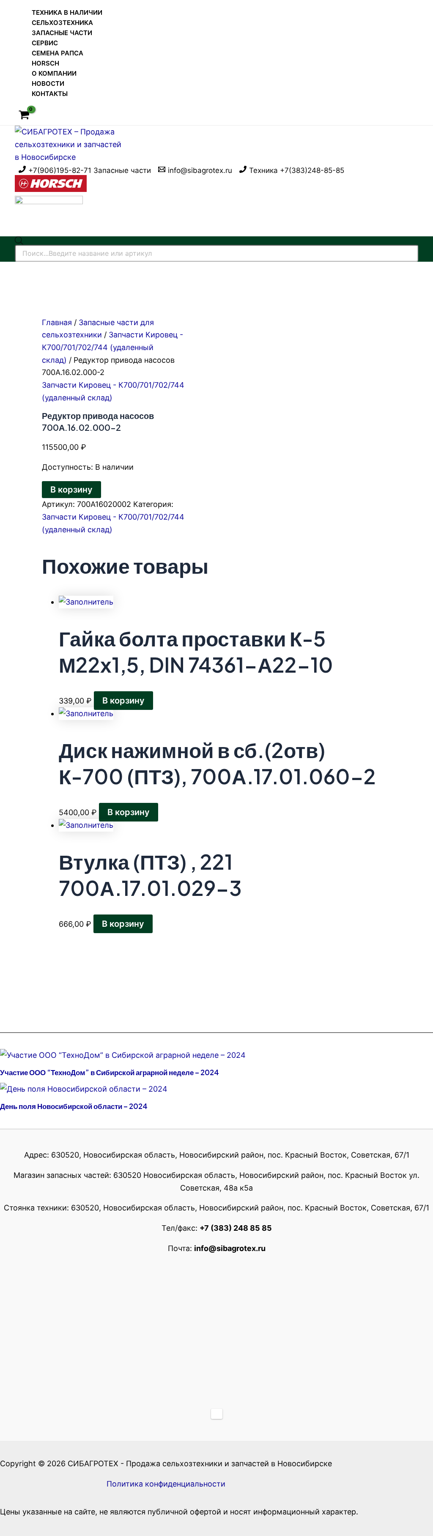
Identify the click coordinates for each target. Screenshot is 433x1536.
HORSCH (45, 63)
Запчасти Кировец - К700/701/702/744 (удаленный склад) (112, 347)
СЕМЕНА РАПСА (57, 53)
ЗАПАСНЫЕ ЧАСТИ (62, 33)
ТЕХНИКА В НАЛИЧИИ (67, 12)
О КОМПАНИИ (54, 73)
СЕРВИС (45, 43)
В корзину (71, 490)
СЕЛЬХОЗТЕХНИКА (62, 23)
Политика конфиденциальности (166, 1483)
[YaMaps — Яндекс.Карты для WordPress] (216, 1414)
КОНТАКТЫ (50, 94)
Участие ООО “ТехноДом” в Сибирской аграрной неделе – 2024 (109, 1072)
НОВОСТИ (48, 83)
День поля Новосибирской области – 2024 (74, 1106)
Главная (57, 322)
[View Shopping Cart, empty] (24, 116)
